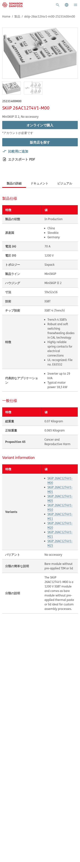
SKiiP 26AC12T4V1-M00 (60, 480)
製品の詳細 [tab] (14, 183)
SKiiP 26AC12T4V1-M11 (60, 516)
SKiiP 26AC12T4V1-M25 (60, 543)
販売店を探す (40, 142)
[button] (66, 5)
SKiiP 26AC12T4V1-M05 (60, 498)
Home (6, 16)
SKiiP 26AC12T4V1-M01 (60, 489)
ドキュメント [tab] (39, 183)
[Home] (12, 4)
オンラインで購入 (40, 125)
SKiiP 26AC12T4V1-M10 (60, 507)
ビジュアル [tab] (64, 183)
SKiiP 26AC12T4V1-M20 (60, 525)
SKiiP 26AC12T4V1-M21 (60, 534)
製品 (17, 16)
